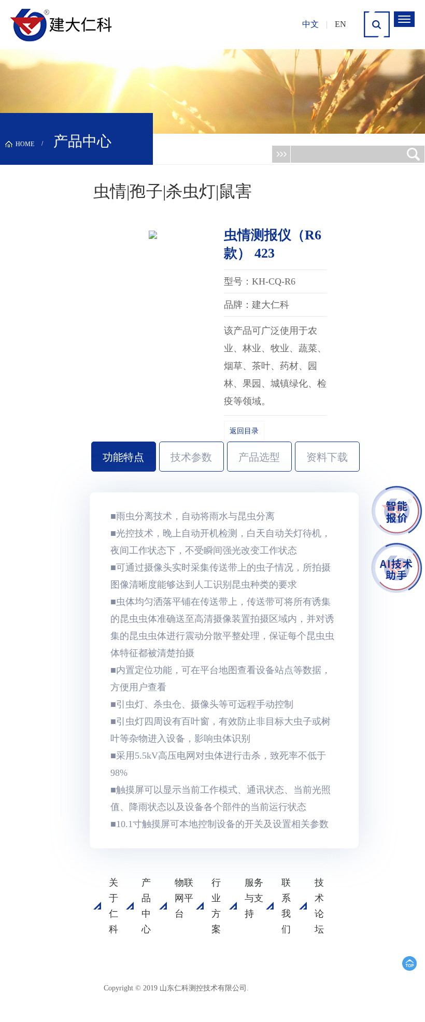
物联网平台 (184, 898)
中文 (310, 24)
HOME (25, 144)
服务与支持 (254, 898)
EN (340, 24)
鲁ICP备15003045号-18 (261, 992)
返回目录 (244, 431)
